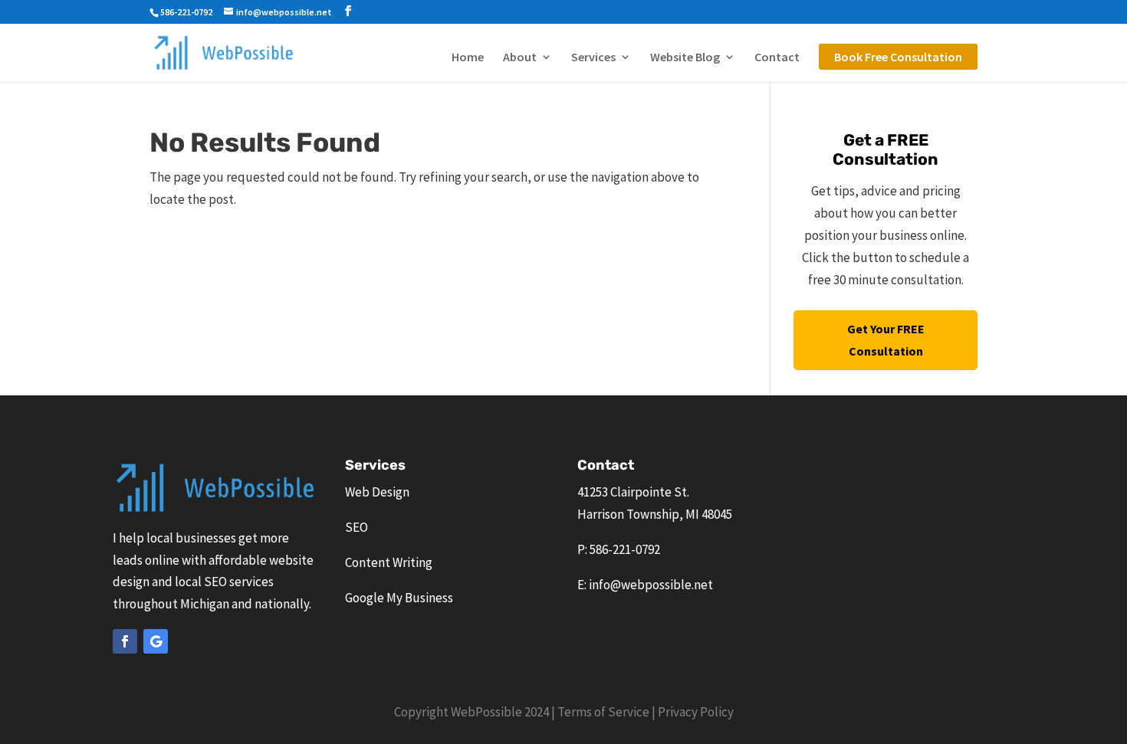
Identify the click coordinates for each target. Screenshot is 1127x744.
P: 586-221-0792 (618, 549)
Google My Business (399, 597)
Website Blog (685, 57)
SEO (356, 527)
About (520, 57)
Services (593, 57)
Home (468, 57)
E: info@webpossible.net (645, 584)
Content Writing (388, 562)
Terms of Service (603, 711)
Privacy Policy (696, 711)
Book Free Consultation (898, 56)
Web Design (377, 491)
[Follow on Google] (155, 641)
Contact (777, 57)
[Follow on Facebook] (125, 641)
